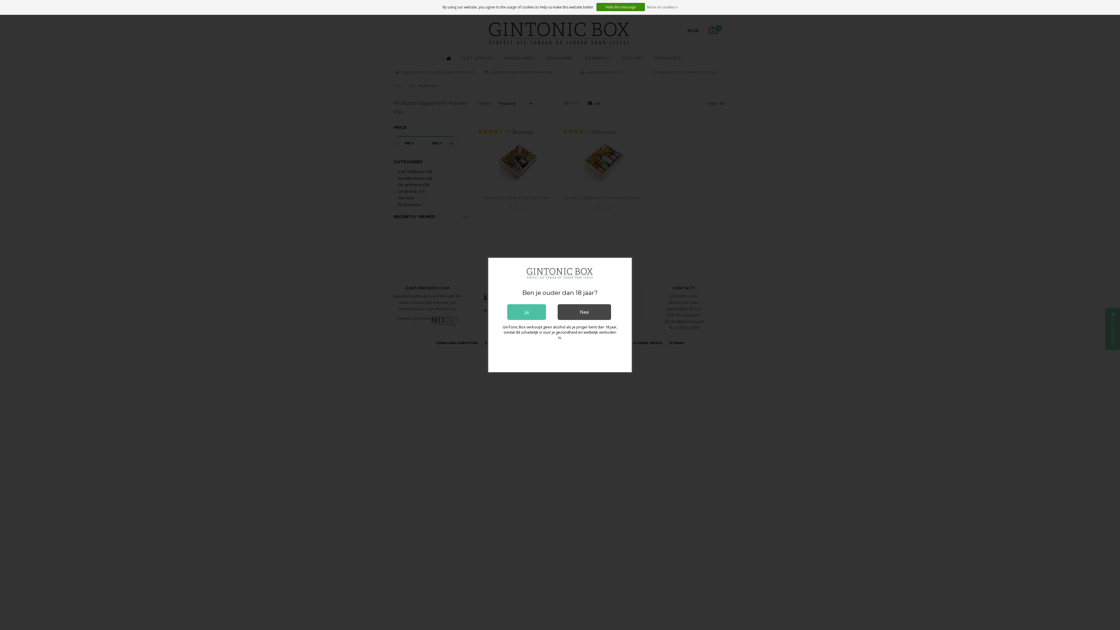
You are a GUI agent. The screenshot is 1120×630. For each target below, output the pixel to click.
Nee (584, 312)
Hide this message (621, 7)
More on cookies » (662, 7)
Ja (527, 312)
